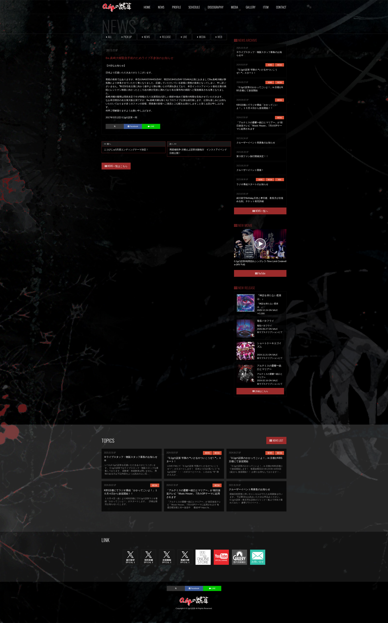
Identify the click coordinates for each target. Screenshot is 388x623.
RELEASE (166, 37)
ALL (110, 37)
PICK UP (128, 37)
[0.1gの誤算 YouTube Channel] (221, 557)
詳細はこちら (261, 391)
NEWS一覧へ (262, 211)
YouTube (261, 273)
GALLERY (250, 7)
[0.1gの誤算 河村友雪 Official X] (148, 557)
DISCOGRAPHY (215, 7)
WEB (219, 37)
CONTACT (281, 7)
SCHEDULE (194, 7)
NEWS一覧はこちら (117, 166)
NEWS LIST (278, 440)
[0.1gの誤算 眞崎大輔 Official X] (184, 557)
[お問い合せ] (257, 557)
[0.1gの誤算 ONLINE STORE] (203, 557)
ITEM (266, 7)
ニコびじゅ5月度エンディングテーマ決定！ (126, 147)
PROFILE (176, 7)
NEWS (161, 7)
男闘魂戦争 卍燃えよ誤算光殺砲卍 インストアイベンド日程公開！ (198, 148)
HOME (147, 7)
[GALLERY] (239, 557)
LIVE (185, 37)
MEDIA (234, 7)
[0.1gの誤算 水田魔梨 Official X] (166, 557)
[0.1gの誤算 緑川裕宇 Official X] (130, 557)
